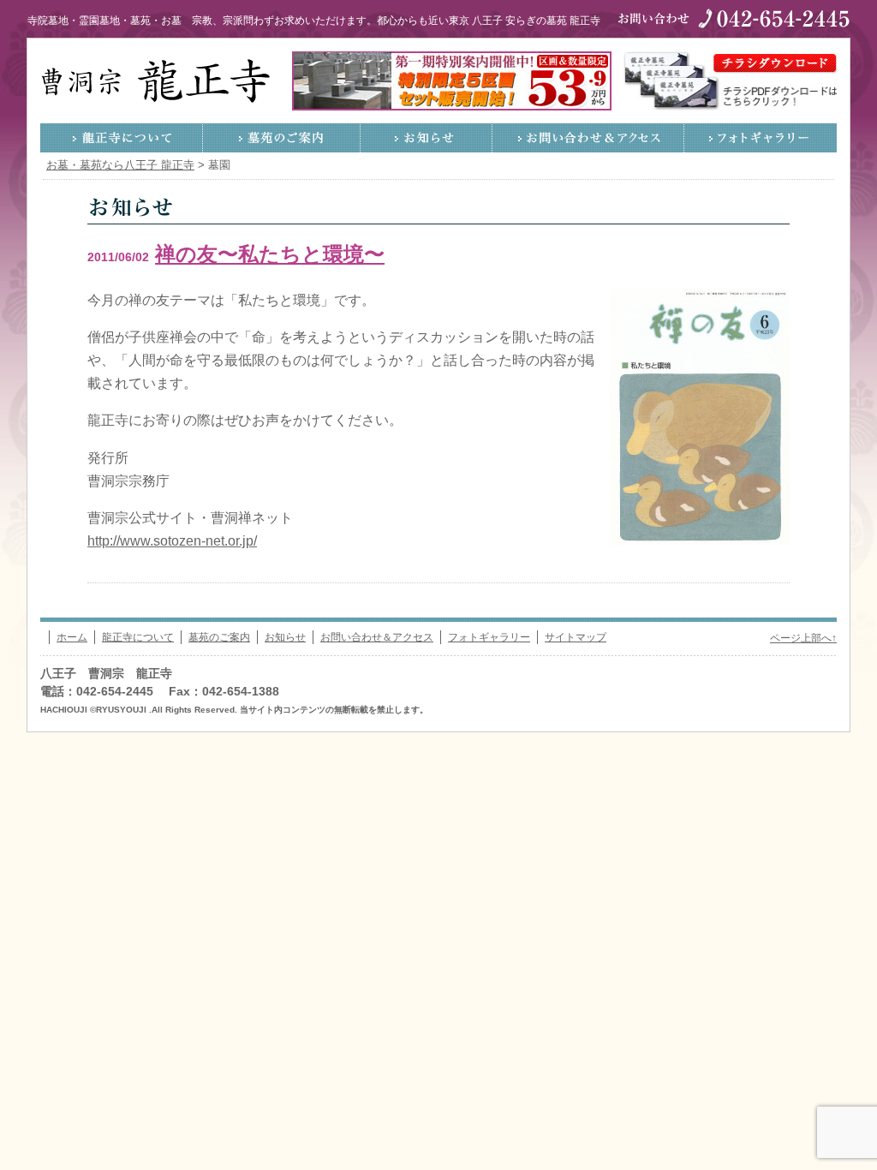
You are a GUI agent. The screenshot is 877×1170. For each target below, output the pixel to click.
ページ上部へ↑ (803, 638)
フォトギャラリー (760, 137)
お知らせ (426, 137)
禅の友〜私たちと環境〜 (270, 254)
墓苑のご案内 (282, 137)
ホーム (72, 637)
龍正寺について (121, 137)
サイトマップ (575, 637)
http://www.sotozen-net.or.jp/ (172, 541)
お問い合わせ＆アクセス (588, 137)
